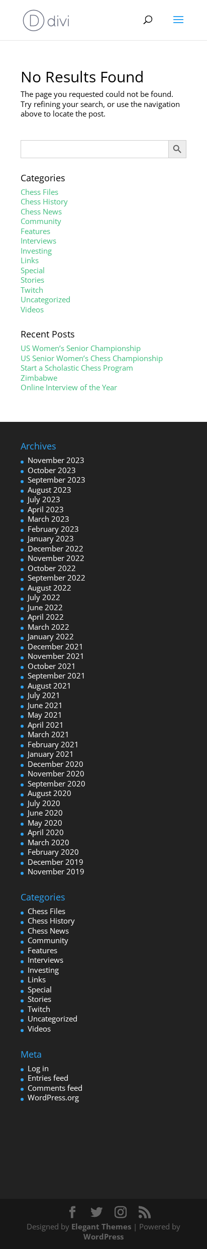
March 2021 (48, 734)
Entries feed (48, 1078)
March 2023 (48, 519)
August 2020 (49, 793)
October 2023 (52, 470)
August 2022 (49, 588)
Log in (38, 1068)
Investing (36, 251)
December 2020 (55, 764)
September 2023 (56, 480)
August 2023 (49, 490)
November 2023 (56, 460)
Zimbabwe (39, 378)
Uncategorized (45, 299)
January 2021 (51, 754)
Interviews (38, 241)
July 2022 (44, 597)
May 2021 (45, 715)
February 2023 (53, 529)
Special (33, 270)
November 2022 (56, 558)
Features (35, 231)
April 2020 (46, 832)
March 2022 (48, 627)
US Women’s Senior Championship (81, 348)
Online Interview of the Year (69, 387)
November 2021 (56, 656)
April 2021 (46, 725)
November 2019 (56, 871)
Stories (32, 280)
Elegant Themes (101, 1226)
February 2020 (53, 852)
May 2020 (45, 823)
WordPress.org (53, 1097)
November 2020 (56, 773)
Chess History (44, 201)
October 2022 (52, 568)
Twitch (32, 290)
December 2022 (55, 548)
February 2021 (53, 744)
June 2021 (45, 705)
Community (41, 221)
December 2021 (55, 646)
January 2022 (51, 636)
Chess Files (39, 192)
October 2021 (52, 666)
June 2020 (45, 813)
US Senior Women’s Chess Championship (92, 358)
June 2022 (45, 607)
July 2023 (44, 499)
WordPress (103, 1236)
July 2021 (44, 695)
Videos (32, 309)
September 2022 (56, 578)
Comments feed (55, 1088)
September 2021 (56, 675)
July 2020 (44, 803)
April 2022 (46, 617)
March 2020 (48, 842)
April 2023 (46, 509)
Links (30, 260)
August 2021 (49, 685)
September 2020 (56, 783)
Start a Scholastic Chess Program (77, 368)
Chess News (41, 211)
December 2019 (55, 862)
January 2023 (51, 538)
